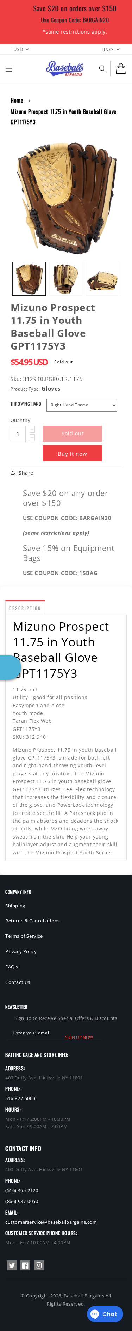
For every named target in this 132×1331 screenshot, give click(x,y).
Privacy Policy (21, 951)
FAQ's (11, 966)
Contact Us (17, 982)
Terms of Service (24, 936)
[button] (9, 69)
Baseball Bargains (84, 1296)
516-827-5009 (20, 1098)
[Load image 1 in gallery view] (29, 279)
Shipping (15, 905)
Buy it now (72, 453)
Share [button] (26, 473)
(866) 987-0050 (21, 1201)
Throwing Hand (26, 403)
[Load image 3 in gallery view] (102, 279)
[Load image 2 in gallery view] (66, 279)
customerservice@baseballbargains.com (51, 1222)
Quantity (20, 420)
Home (17, 100)
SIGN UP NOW (79, 1037)
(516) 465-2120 (21, 1190)
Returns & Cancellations (32, 921)
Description (25, 608)
